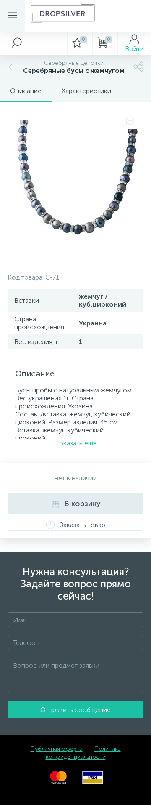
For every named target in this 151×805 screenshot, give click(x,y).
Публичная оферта (57, 748)
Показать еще (75, 443)
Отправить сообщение (75, 710)
